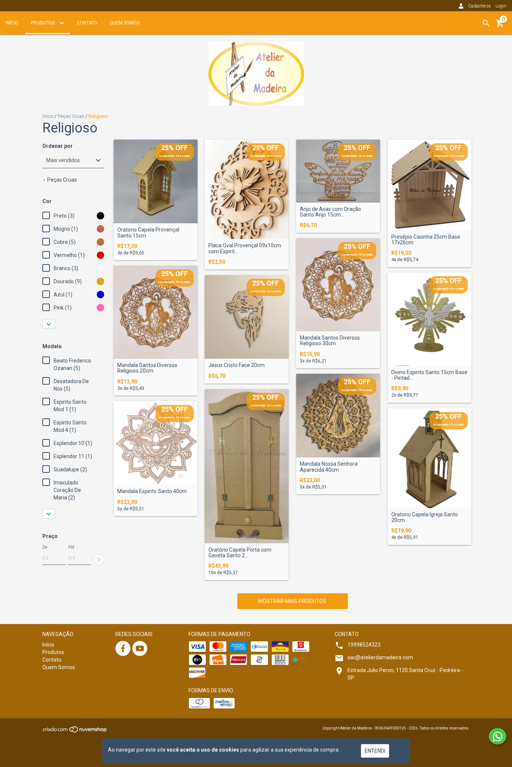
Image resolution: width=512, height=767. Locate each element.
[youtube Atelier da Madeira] (139, 648)
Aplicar (98, 559)
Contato (87, 23)
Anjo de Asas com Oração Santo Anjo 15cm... (330, 212)
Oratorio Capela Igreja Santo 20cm (424, 517)
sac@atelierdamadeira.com (380, 657)
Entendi (375, 751)
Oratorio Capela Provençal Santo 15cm (148, 232)
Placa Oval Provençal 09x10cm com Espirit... (244, 248)
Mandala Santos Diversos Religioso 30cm (330, 340)
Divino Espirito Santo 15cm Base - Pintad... (429, 375)
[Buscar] (486, 23)
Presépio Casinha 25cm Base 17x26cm (425, 239)
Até (71, 547)
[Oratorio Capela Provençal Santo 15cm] (156, 182)
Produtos (43, 23)
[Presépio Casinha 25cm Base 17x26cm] (430, 185)
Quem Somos (124, 23)
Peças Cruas (71, 116)
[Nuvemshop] (75, 731)
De (44, 547)
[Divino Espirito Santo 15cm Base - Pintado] (430, 319)
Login (501, 6)
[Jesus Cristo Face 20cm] (247, 317)
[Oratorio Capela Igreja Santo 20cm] (430, 458)
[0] (500, 26)
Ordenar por (57, 146)
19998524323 (363, 645)
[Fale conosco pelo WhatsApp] (497, 736)
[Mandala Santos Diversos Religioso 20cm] (156, 312)
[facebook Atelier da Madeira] (122, 648)
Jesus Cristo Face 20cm (236, 365)
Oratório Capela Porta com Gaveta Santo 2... (239, 552)
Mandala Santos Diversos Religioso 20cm (147, 368)
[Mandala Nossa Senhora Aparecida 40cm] (338, 416)
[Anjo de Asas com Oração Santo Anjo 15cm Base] (338, 171)
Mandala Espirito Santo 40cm (152, 491)
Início (12, 23)
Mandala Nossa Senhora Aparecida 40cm (329, 466)
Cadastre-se (479, 6)
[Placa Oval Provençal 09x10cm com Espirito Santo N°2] (247, 189)
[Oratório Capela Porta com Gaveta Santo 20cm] (247, 466)
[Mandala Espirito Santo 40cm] (156, 443)
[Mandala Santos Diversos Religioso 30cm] (338, 284)
